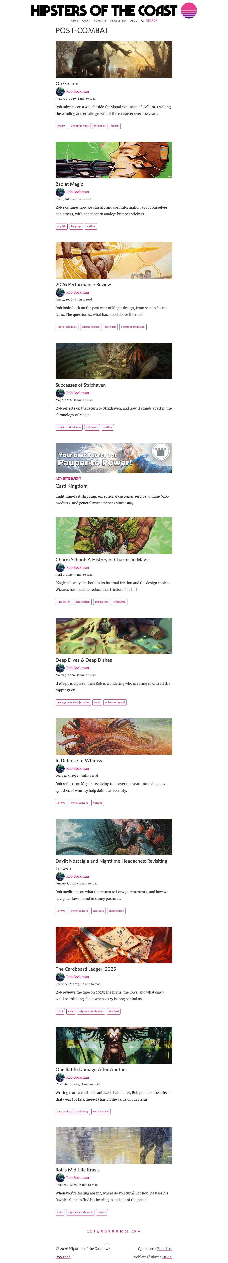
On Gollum (67, 83)
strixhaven (92, 427)
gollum (61, 126)
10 (121, 1231)
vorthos (91, 226)
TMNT (97, 702)
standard (114, 1011)
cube (70, 1011)
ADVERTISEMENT (68, 478)
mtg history (101, 601)
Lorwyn (61, 802)
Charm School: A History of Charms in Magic (103, 559)
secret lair (110, 327)
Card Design (63, 601)
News (74, 20)
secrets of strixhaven (133, 327)
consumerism (101, 1111)
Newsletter (118, 20)
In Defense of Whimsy (79, 760)
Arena (86, 20)
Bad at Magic (69, 184)
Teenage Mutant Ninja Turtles (73, 702)
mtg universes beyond (91, 1011)
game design (83, 601)
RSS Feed (63, 1257)
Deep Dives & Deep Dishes (84, 660)
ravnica (102, 1212)
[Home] (114, 11)
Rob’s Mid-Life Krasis (78, 1169)
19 (134, 1231)
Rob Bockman (77, 91)
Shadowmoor (116, 910)
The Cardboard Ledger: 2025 (86, 969)
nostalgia (98, 910)
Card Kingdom (72, 486)
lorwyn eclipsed (90, 327)
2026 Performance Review (83, 284)
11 (126, 1231)
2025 (60, 1011)
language (76, 226)
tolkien (115, 126)
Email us (164, 1249)
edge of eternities (67, 327)
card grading (64, 1111)
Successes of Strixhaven (81, 385)
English (61, 226)
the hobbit (99, 126)
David (167, 1257)
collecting (82, 1111)
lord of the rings (80, 126)
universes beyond (115, 702)
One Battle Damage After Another (92, 1069)
